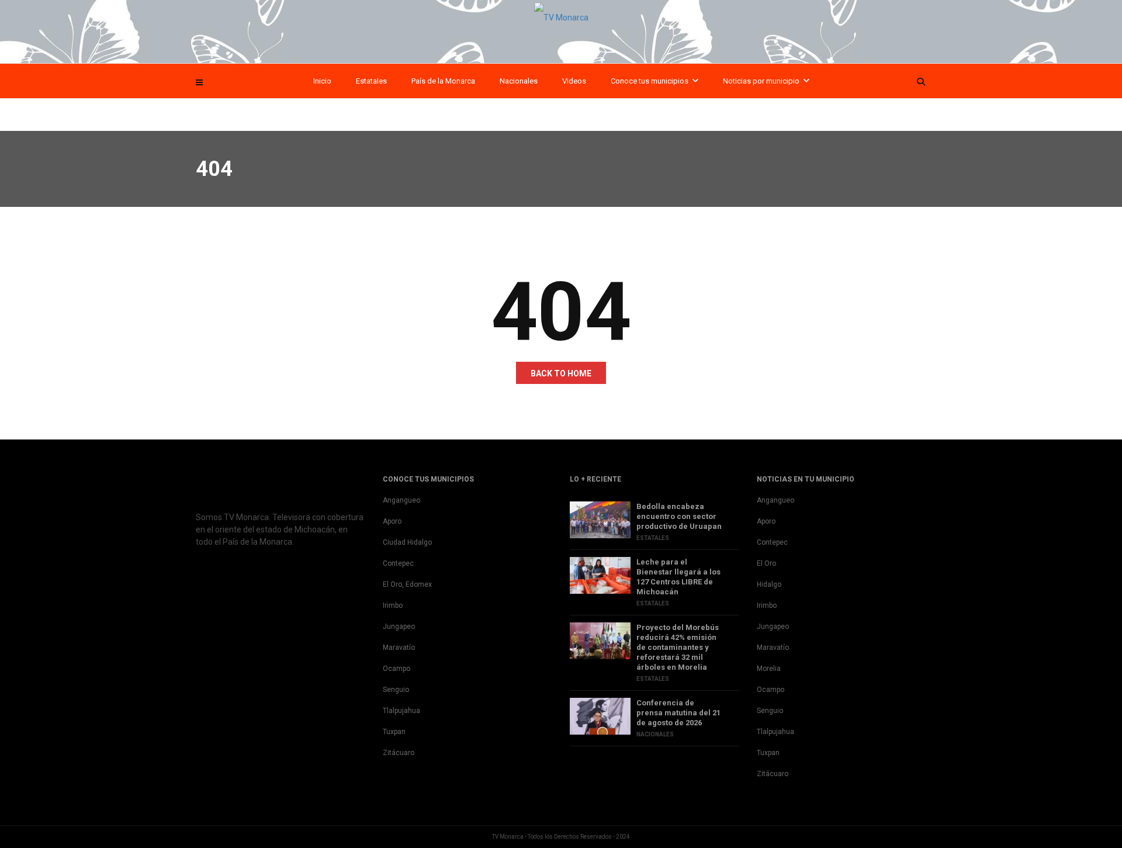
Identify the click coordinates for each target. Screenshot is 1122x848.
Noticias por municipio (761, 81)
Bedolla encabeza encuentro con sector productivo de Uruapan (679, 516)
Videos (574, 81)
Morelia (769, 668)
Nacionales (519, 81)
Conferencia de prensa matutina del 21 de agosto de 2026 (678, 712)
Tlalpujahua (401, 711)
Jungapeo (399, 626)
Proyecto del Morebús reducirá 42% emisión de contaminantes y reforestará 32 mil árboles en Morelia (677, 647)
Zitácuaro (398, 753)
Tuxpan (394, 732)
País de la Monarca (443, 81)
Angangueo (401, 500)
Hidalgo (769, 584)
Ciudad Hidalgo (407, 542)
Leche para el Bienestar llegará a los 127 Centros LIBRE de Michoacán (678, 577)
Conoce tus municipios (649, 81)
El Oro (766, 563)
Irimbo (393, 605)
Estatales (371, 81)
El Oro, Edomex (407, 584)
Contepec (398, 563)
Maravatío (399, 647)
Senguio (396, 690)
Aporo (392, 521)
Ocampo (396, 668)
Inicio (322, 81)
